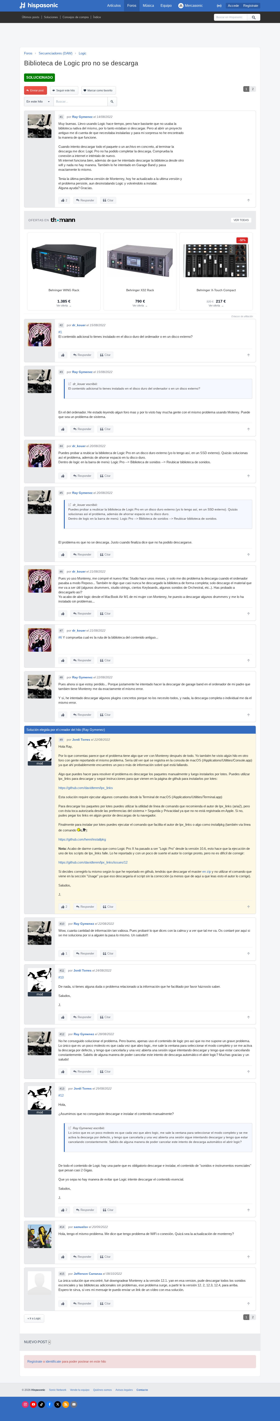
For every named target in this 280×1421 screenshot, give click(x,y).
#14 (62, 1227)
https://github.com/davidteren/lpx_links (85, 788)
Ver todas (241, 220)
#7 (61, 630)
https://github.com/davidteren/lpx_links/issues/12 (93, 862)
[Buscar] (253, 17)
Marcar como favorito (100, 90)
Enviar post (37, 90)
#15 (62, 1273)
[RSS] (65, 1404)
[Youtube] (33, 1404)
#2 (61, 325)
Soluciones (51, 17)
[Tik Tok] (41, 1404)
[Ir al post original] (69, 383)
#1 (61, 116)
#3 (61, 372)
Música (148, 5)
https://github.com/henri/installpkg (82, 839)
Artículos (114, 5)
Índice (97, 17)
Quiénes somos (102, 1389)
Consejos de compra (76, 17)
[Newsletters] (73, 1404)
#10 (62, 923)
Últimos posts (30, 17)
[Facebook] (49, 1404)
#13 (62, 1088)
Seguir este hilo (65, 90)
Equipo (166, 5)
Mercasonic (194, 5)
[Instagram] (25, 1404)
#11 (62, 970)
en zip (206, 871)
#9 (61, 739)
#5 (61, 493)
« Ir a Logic (34, 1318)
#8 (61, 677)
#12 (62, 1034)
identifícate (53, 1361)
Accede (233, 5)
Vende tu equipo (79, 1389)
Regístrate (250, 5)
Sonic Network (57, 1389)
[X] (57, 1404)
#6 (61, 571)
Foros (131, 5)
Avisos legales (124, 1389)
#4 (61, 446)
